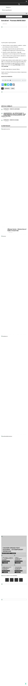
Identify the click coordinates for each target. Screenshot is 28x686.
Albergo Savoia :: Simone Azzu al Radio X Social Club (16, 229)
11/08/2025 (5, 562)
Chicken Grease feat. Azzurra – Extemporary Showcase (13, 549)
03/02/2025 (18, 562)
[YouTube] (21, 580)
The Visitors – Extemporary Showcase (18, 568)
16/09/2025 (5, 572)
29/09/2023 (4, 117)
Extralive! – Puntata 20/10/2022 (12, 109)
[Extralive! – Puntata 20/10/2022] (2, 109)
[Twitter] (11, 4)
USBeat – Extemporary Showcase (18, 558)
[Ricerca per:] (14, 16)
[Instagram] (14, 4)
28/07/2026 (10, 232)
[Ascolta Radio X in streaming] (9, 575)
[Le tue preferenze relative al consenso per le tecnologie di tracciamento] (25, 683)
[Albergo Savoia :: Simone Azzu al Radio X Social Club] (4, 230)
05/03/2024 (6, 121)
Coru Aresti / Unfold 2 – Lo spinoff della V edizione (7, 558)
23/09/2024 (13, 553)
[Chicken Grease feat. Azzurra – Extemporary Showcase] (14, 545)
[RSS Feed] (19, 4)
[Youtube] (16, 4)
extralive (7, 88)
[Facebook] (9, 4)
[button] (26, 1)
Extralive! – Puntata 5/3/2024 (11, 120)
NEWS (13, 88)
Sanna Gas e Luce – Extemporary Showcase (7, 568)
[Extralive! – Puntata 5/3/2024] (2, 120)
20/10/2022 (6, 110)
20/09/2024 (18, 572)
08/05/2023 (5, 23)
